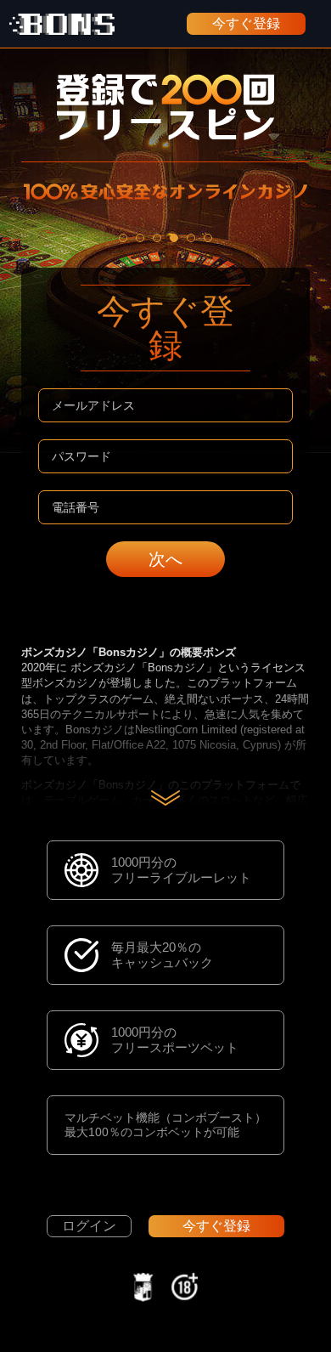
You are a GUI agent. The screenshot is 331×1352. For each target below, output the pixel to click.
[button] (123, 238)
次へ (165, 559)
